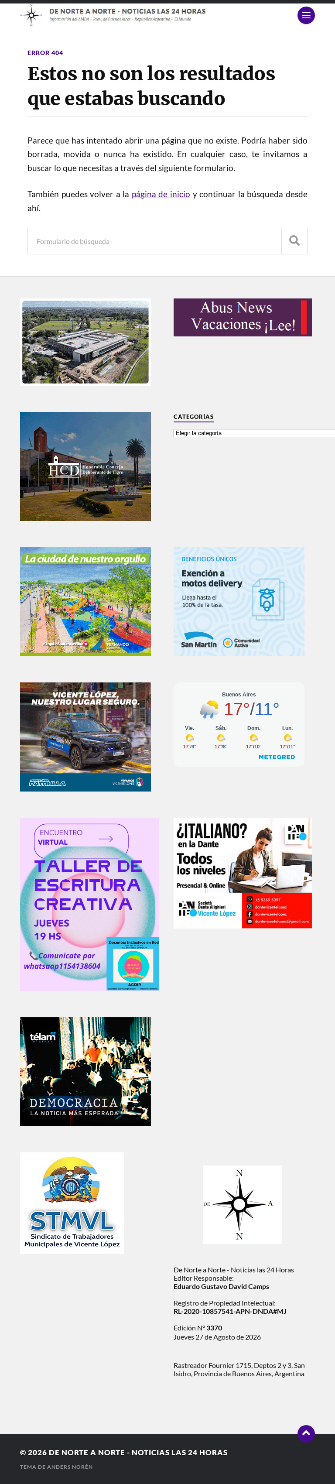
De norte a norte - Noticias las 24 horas (138, 1452)
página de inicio (161, 194)
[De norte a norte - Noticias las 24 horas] (167, 15)
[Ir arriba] (306, 1434)
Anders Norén (70, 1466)
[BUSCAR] (294, 241)
